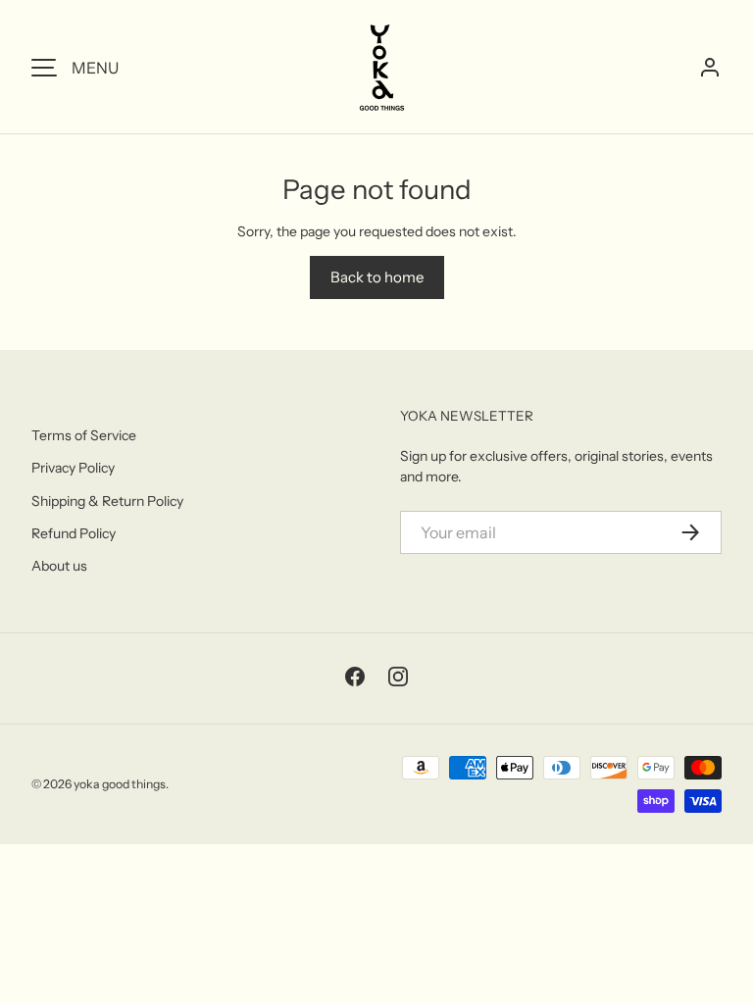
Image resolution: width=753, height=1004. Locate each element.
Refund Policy (73, 533)
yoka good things (120, 784)
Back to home (377, 277)
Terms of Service (83, 435)
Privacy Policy (73, 468)
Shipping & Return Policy (107, 501)
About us (59, 566)
